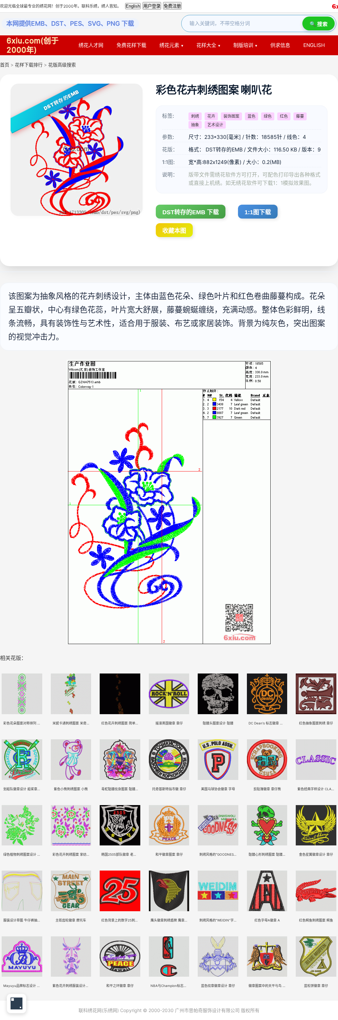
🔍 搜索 (318, 24)
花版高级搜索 (62, 64)
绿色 (268, 116)
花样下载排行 (29, 64)
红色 (284, 116)
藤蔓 (300, 116)
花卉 (211, 116)
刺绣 (195, 116)
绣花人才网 (91, 45)
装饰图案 (231, 116)
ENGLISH (314, 45)
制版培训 (243, 45)
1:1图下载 (258, 212)
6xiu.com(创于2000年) (33, 45)
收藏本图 (174, 230)
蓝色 (251, 116)
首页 (4, 64)
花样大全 (206, 45)
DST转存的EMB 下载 (190, 212)
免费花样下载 (131, 45)
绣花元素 (169, 45)
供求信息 (280, 45)
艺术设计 (215, 124)
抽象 (195, 124)
